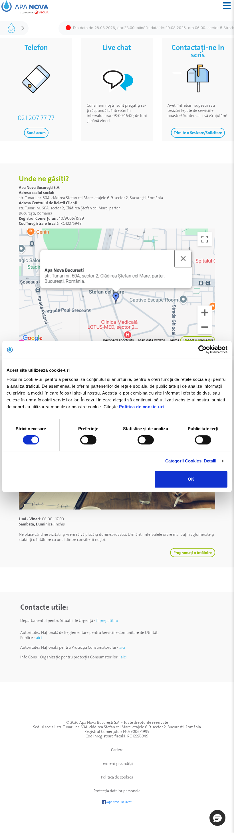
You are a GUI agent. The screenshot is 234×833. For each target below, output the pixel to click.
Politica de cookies (117, 777)
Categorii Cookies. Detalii (191, 460)
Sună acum (36, 132)
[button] (217, 818)
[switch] (88, 439)
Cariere (117, 749)
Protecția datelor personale (117, 790)
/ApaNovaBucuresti (119, 802)
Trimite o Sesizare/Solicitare (198, 132)
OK (191, 479)
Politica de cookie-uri (141, 406)
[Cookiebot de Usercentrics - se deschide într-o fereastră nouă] (202, 349)
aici (39, 637)
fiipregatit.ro (107, 620)
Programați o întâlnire (193, 552)
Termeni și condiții (117, 763)
